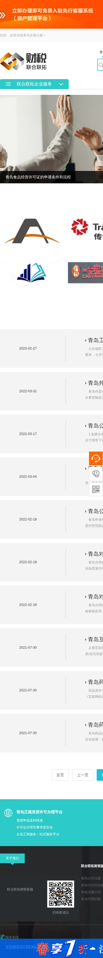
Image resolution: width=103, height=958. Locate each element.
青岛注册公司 (91, 892)
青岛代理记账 (91, 899)
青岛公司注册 (91, 878)
